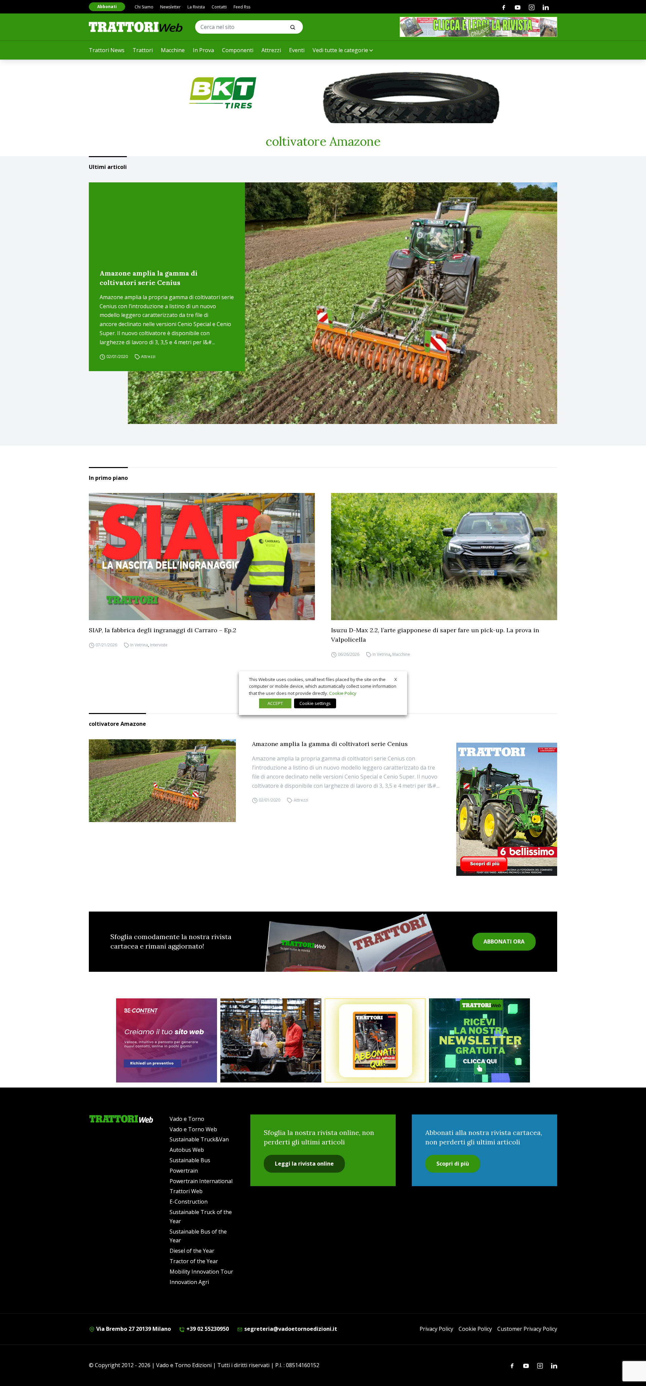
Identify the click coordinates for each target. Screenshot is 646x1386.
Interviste (159, 645)
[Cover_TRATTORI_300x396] (506, 809)
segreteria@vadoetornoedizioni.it (290, 1328)
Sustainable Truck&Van (199, 1139)
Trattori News (106, 50)
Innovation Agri (189, 1282)
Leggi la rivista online (304, 1163)
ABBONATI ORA (504, 941)
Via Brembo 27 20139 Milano (133, 1328)
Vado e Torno (187, 1119)
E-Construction (189, 1201)
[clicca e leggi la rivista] (478, 27)
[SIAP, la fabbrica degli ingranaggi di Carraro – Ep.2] (202, 556)
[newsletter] (479, 1040)
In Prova (203, 50)
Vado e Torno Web (193, 1129)
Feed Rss (242, 7)
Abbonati (107, 6)
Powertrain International (201, 1181)
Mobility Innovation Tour (201, 1271)
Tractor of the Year (194, 1261)
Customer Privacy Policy (527, 1328)
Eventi (296, 50)
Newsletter (170, 7)
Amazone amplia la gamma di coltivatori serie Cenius (149, 278)
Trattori (143, 50)
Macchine (173, 50)
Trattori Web (186, 1191)
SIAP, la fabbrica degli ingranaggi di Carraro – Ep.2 (162, 630)
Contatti (219, 7)
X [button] (395, 679)
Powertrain (184, 1170)
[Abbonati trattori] (375, 1040)
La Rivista (196, 7)
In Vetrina (139, 645)
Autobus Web (187, 1149)
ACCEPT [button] (275, 703)
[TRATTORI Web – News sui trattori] (136, 27)
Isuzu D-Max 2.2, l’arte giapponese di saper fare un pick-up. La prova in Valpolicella (435, 634)
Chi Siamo (144, 7)
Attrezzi (271, 50)
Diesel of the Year (192, 1250)
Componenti (237, 50)
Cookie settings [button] (315, 703)
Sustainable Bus (190, 1160)
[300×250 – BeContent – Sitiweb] (166, 1040)
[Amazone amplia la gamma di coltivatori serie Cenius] (342, 303)
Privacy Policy (436, 1328)
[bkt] (323, 93)
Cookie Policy (475, 1328)
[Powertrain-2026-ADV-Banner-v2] (270, 1040)
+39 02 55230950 (207, 1328)
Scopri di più (452, 1163)
